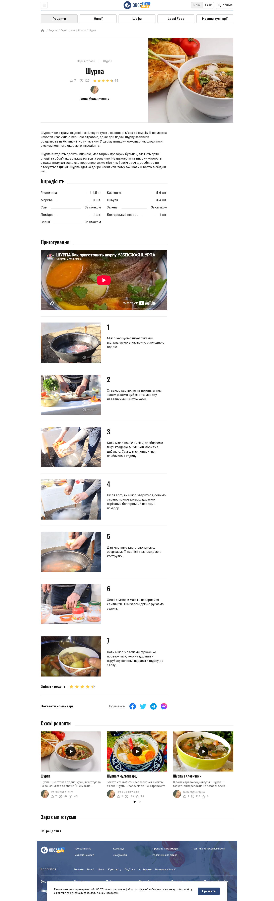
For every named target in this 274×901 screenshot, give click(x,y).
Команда (118, 848)
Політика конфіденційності (208, 848)
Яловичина (49, 193)
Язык (208, 5)
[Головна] (43, 31)
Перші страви (68, 30)
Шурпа (82, 30)
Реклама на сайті (84, 855)
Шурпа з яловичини (187, 776)
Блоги (45, 881)
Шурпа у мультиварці (122, 776)
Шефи (137, 19)
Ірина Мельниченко (62, 791)
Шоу (44, 891)
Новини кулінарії (214, 19)
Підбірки (130, 869)
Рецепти (59, 19)
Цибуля (112, 200)
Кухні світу (114, 869)
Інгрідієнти (145, 869)
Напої (98, 19)
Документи (120, 855)
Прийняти (209, 891)
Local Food (176, 19)
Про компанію (82, 848)
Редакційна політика (164, 855)
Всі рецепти (50, 831)
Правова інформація (165, 848)
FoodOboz (48, 869)
